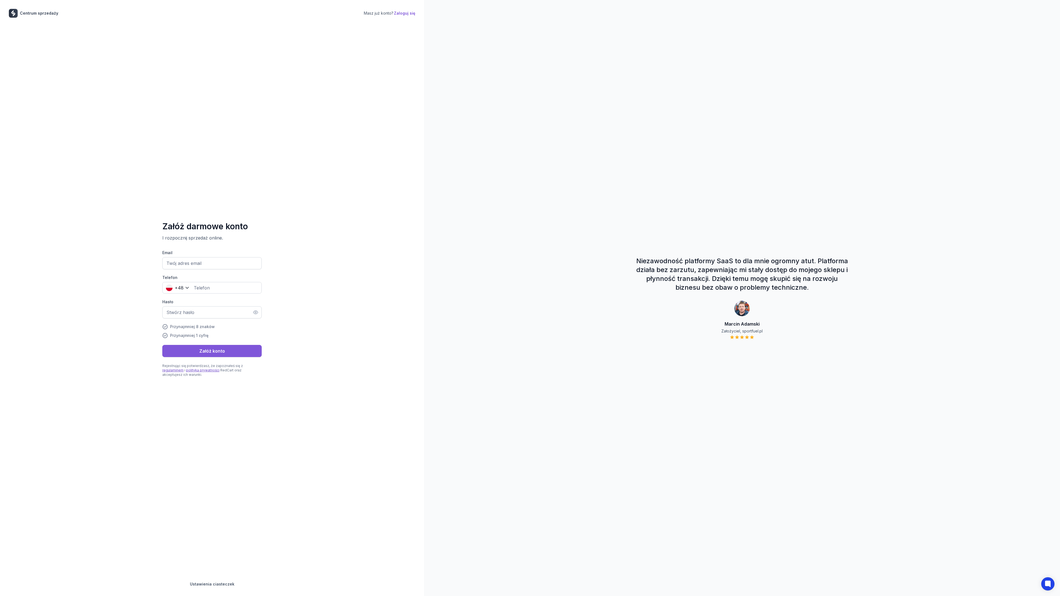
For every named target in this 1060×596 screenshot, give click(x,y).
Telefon (169, 277)
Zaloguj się (404, 13)
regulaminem (173, 370)
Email (167, 252)
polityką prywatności (202, 370)
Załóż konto (212, 351)
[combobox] (176, 287)
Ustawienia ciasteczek (212, 584)
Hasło (167, 301)
